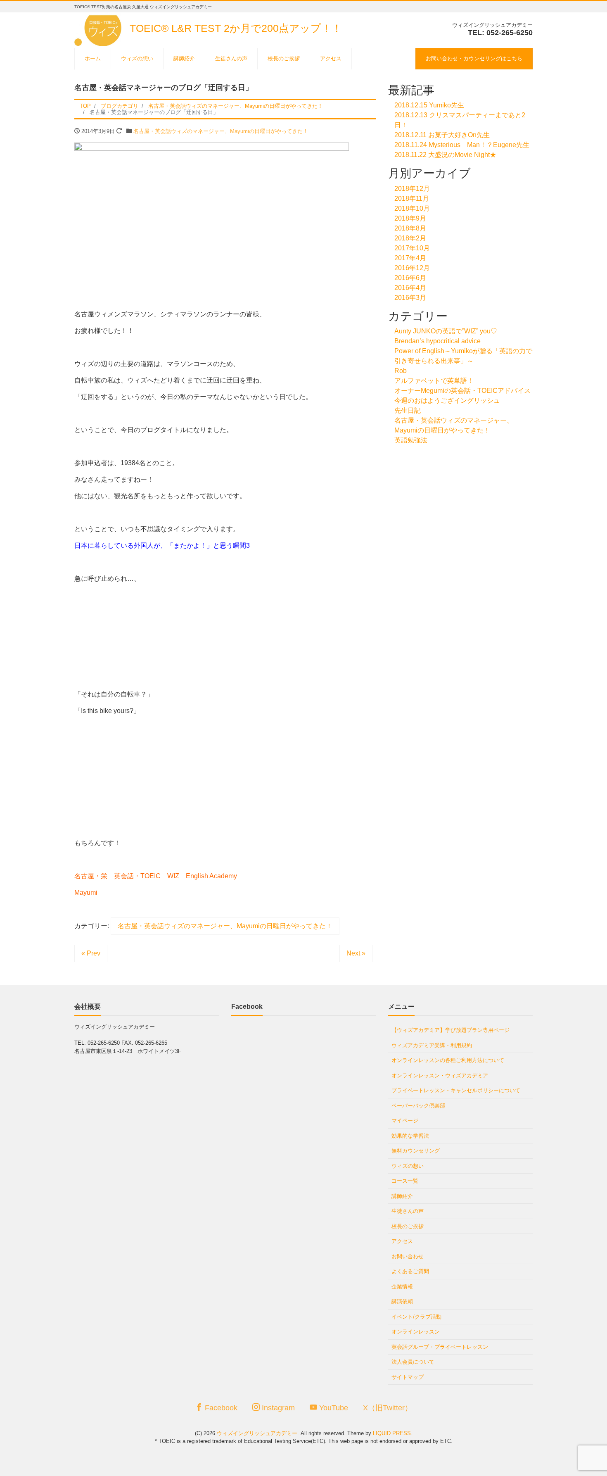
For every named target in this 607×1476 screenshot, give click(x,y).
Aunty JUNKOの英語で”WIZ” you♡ (445, 331)
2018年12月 (412, 188)
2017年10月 (412, 248)
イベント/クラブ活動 (416, 1317)
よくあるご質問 (410, 1271)
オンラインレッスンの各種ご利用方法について (447, 1060)
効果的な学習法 (410, 1136)
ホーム (93, 58)
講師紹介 (184, 58)
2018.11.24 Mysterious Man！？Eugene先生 (461, 144)
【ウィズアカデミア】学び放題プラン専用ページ (450, 1030)
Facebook (220, 1408)
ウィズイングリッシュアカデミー (257, 1433)
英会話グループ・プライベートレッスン (439, 1347)
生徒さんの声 (231, 58)
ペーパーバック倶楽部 (418, 1106)
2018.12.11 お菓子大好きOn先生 (442, 134)
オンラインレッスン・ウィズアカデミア (439, 1075)
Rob (400, 370)
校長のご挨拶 (284, 58)
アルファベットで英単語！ (434, 380)
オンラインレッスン (415, 1332)
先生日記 (407, 410)
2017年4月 (410, 257)
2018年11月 (411, 198)
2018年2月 (410, 238)
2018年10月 (412, 208)
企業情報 (402, 1286)
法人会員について (412, 1362)
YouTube (332, 1408)
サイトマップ (407, 1377)
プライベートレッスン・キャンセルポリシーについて (455, 1090)
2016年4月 (410, 287)
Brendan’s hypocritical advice (437, 341)
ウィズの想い (137, 58)
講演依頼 (402, 1301)
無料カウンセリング (415, 1151)
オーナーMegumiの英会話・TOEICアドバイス (462, 390)
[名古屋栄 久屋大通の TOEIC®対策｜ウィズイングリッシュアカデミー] (99, 28)
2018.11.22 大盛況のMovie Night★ (445, 154)
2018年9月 (410, 218)
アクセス (330, 58)
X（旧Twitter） (387, 1408)
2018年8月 (410, 228)
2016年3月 (410, 297)
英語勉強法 (410, 440)
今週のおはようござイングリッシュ (447, 400)
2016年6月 (410, 277)
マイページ (404, 1120)
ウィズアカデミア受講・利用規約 (431, 1045)
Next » (355, 953)
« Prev (90, 953)
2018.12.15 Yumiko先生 (429, 105)
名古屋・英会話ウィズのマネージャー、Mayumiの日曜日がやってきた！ (220, 131)
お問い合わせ (407, 1256)
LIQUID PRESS (392, 1433)
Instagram (277, 1408)
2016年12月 (412, 267)
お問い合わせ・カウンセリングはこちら (474, 58)
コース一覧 (404, 1181)
